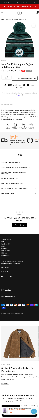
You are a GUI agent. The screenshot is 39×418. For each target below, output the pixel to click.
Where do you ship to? (9, 179)
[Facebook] (3, 277)
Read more (5, 383)
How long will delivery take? (12, 184)
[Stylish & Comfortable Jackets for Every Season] (19, 343)
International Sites (9, 296)
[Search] (33, 13)
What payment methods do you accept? (15, 167)
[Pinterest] (12, 276)
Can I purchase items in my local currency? (13, 173)
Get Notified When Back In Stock (25, 78)
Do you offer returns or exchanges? (15, 189)
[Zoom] (33, 25)
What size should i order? (11, 162)
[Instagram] (8, 277)
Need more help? (7, 193)
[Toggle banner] (35, 6)
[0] (36, 13)
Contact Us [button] (5, 272)
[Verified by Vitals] (11, 412)
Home (2, 19)
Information (6, 290)
